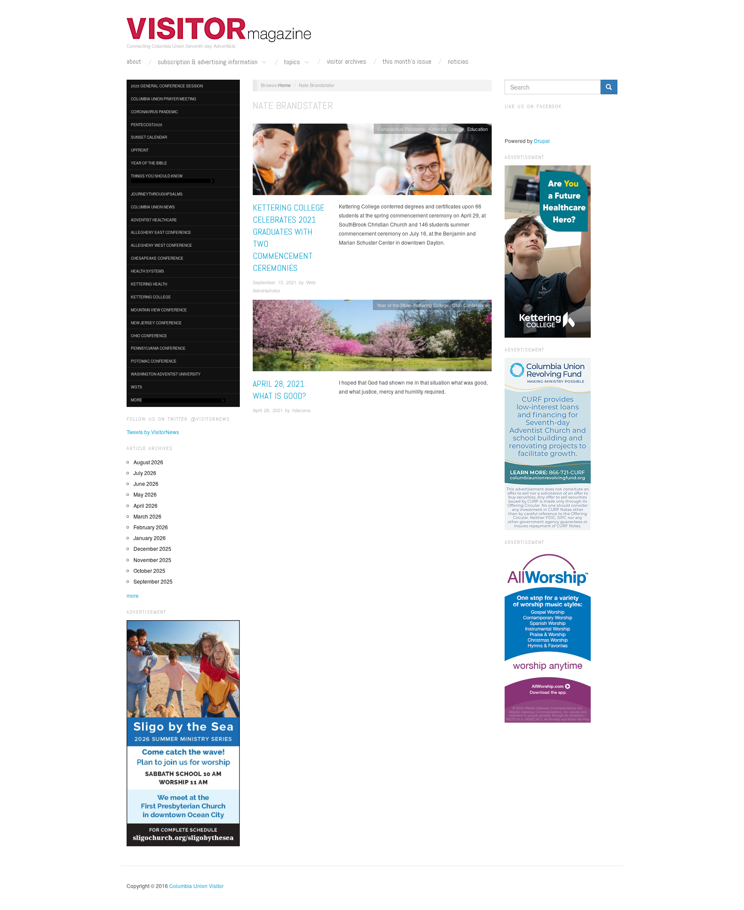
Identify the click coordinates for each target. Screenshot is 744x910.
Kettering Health (149, 283)
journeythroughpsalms (157, 193)
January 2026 (149, 537)
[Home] (219, 29)
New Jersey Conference (156, 322)
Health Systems (147, 270)
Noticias (458, 61)
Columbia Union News (153, 206)
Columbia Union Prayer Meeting (163, 98)
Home (284, 84)
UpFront (140, 149)
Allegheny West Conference (161, 245)
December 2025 (152, 548)
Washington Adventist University (166, 373)
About (134, 61)
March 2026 (147, 516)
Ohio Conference (149, 335)
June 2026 (145, 483)
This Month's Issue (406, 61)
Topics (293, 62)
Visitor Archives (346, 61)
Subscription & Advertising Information (208, 62)
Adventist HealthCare (154, 219)
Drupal (542, 140)
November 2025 (152, 559)
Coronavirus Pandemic (154, 111)
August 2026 (148, 462)
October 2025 (149, 570)
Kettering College (151, 296)
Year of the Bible (149, 162)
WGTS (136, 386)
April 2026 (145, 505)
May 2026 (145, 494)
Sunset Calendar (149, 137)
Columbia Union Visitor (196, 885)
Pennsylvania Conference (158, 348)
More (136, 399)
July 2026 (144, 472)
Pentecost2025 (146, 124)
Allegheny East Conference (161, 232)
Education (477, 128)
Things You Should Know (157, 175)
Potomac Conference (154, 360)
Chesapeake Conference (157, 258)
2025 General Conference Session (167, 85)
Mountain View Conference (159, 309)
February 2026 (150, 527)
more (133, 595)
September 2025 (153, 581)
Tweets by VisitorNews (153, 431)
